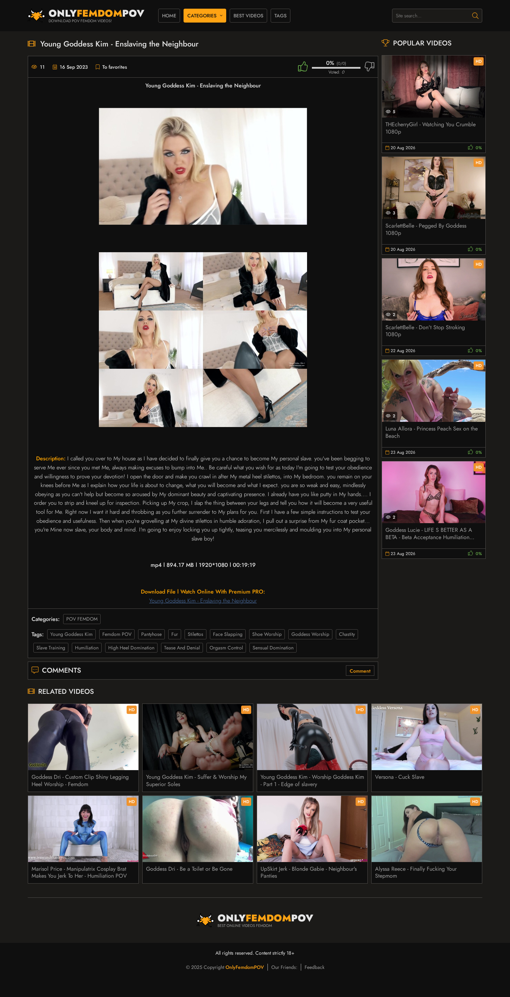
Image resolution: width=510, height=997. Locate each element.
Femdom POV (116, 634)
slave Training (50, 647)
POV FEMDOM (81, 618)
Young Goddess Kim (71, 634)
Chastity (347, 634)
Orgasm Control (226, 647)
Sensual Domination (273, 647)
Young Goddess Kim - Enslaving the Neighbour (203, 601)
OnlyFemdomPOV (245, 967)
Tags (280, 15)
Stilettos (195, 634)
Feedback (314, 967)
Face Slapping (228, 634)
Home (169, 15)
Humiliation (87, 647)
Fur (174, 634)
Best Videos (248, 15)
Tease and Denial (182, 647)
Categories (201, 15)
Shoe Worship (267, 634)
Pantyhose (151, 634)
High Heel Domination (131, 647)
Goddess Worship (310, 634)
